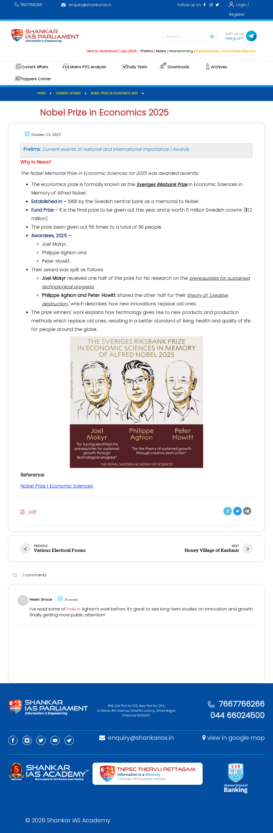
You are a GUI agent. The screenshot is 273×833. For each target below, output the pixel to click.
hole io (74, 609)
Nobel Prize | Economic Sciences (57, 486)
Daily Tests (137, 67)
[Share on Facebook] (227, 511)
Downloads (178, 67)
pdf (31, 512)
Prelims (135, 51)
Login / (242, 4)
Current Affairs (35, 67)
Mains (150, 51)
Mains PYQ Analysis (88, 67)
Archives (219, 67)
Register (236, 14)
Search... (174, 36)
